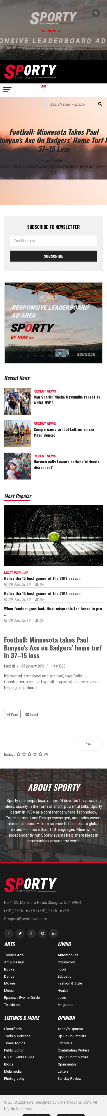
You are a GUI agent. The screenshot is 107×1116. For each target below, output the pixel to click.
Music (9, 990)
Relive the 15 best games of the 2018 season (42, 578)
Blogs (8, 1064)
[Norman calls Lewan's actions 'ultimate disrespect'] (17, 465)
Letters (63, 1071)
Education (66, 976)
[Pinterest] (42, 933)
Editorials (65, 1043)
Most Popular (16, 573)
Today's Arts (14, 955)
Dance (9, 976)
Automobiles (68, 955)
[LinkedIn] (53, 933)
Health (63, 990)
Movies (10, 983)
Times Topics (14, 1043)
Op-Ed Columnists (72, 1036)
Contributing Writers (73, 1050)
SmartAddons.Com (74, 1102)
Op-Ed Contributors (73, 1057)
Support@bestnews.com (25, 919)
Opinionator (67, 1064)
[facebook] (8, 933)
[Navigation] (7, 90)
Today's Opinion (70, 1029)
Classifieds (13, 1029)
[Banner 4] (53, 323)
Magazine (65, 1005)
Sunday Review (69, 1078)
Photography (14, 1078)
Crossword (66, 962)
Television (12, 1005)
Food (62, 969)
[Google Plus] (31, 933)
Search (100, 104)
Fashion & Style (70, 983)
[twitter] (20, 933)
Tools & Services (17, 1036)
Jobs (62, 998)
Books (9, 969)
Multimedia (13, 1071)
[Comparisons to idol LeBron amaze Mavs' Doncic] (17, 433)
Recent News (45, 391)
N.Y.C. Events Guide (19, 1057)
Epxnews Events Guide (22, 998)
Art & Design (14, 962)
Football (9, 666)
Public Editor (14, 1050)
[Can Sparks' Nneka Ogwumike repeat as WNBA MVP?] (17, 400)
